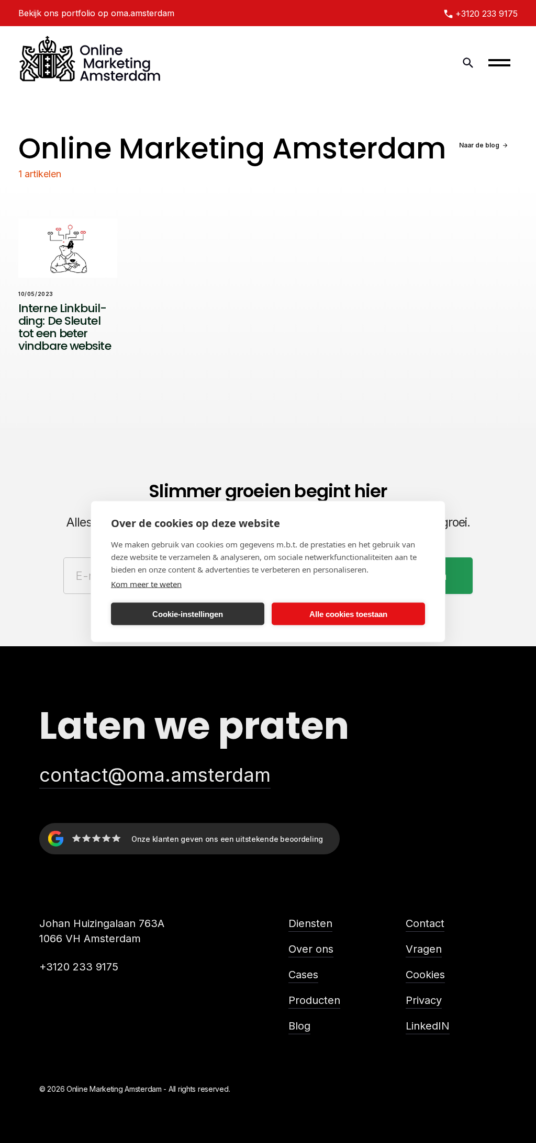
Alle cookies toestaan (348, 613)
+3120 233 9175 (78, 967)
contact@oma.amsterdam (155, 774)
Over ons (310, 949)
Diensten (310, 923)
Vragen (424, 949)
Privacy (424, 1000)
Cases (303, 974)
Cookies (425, 974)
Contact (425, 923)
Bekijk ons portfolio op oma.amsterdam (96, 13)
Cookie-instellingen (187, 613)
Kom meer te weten (146, 584)
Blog (299, 1026)
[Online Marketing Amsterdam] (90, 63)
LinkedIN (428, 1026)
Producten (314, 1000)
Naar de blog (479, 145)
